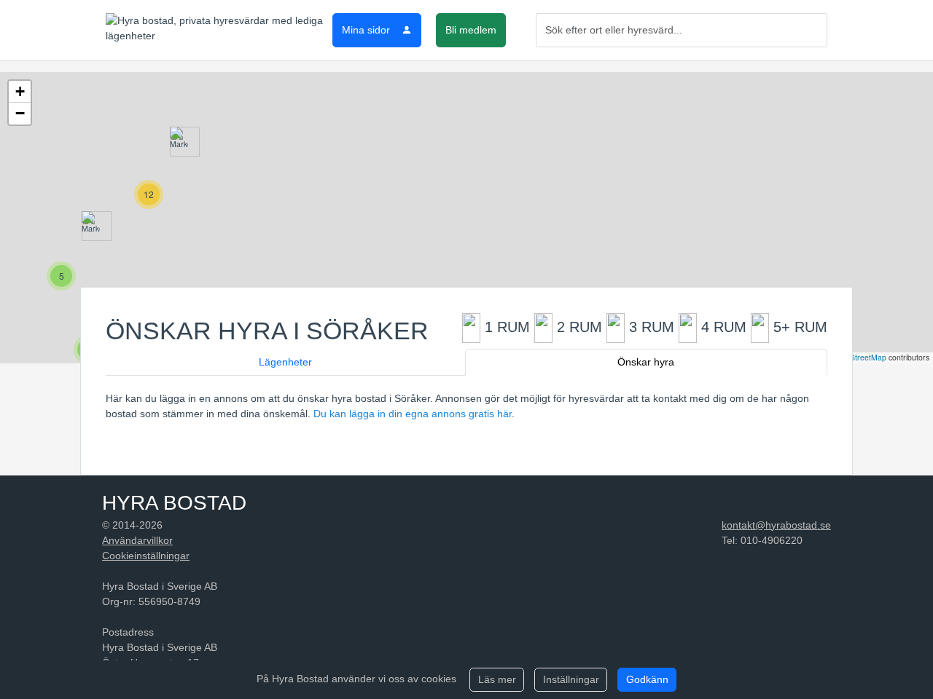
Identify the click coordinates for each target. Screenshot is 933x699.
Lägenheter (285, 362)
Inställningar (571, 679)
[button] (179, 142)
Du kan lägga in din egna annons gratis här (412, 413)
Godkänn (647, 679)
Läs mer (497, 679)
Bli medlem (470, 30)
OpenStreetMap (858, 357)
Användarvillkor (137, 540)
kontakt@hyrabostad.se (776, 525)
